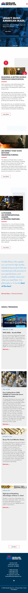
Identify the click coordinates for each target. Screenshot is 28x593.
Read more (6, 349)
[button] (11, 45)
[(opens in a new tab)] (14, 379)
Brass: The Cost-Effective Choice (13, 440)
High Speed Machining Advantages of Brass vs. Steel (13, 494)
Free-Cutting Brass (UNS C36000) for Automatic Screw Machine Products (13, 394)
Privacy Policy (19, 588)
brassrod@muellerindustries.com (13, 576)
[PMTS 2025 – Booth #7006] (14, 320)
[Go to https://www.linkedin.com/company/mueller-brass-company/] (14, 580)
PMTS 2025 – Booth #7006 (12, 333)
